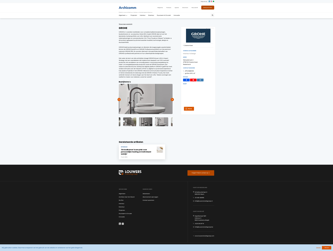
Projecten (134, 15)
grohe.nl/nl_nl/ (190, 73)
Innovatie (177, 15)
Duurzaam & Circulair (164, 15)
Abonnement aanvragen (150, 197)
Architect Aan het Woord (127, 197)
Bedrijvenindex (207, 7)
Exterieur (151, 15)
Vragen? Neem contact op (200, 173)
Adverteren (185, 7)
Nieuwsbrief (195, 7)
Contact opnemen (148, 200)
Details (318, 247)
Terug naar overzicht (125, 24)
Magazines (160, 7)
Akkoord (327, 247)
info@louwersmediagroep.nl (204, 201)
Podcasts (168, 7)
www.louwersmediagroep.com (204, 236)
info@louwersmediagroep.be (204, 227)
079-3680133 (189, 71)
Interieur (142, 15)
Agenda (177, 7)
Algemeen (122, 15)
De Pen (121, 200)
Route (190, 108)
